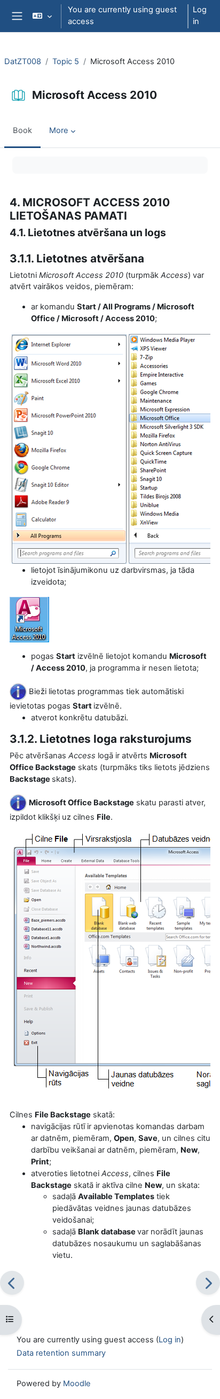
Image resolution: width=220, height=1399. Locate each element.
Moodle (77, 1383)
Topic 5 (65, 61)
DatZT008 (22, 61)
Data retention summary (61, 1353)
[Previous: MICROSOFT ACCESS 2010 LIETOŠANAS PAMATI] (12, 1283)
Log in (200, 15)
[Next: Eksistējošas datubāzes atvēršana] (208, 1283)
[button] (42, 16)
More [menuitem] (58, 130)
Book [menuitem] (22, 130)
